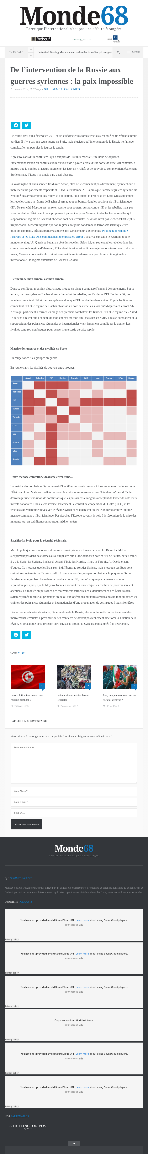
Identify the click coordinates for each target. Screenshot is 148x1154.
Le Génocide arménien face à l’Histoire (72, 697)
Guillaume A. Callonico (62, 89)
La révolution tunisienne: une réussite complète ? (27, 697)
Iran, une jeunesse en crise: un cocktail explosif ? (119, 697)
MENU (135, 52)
